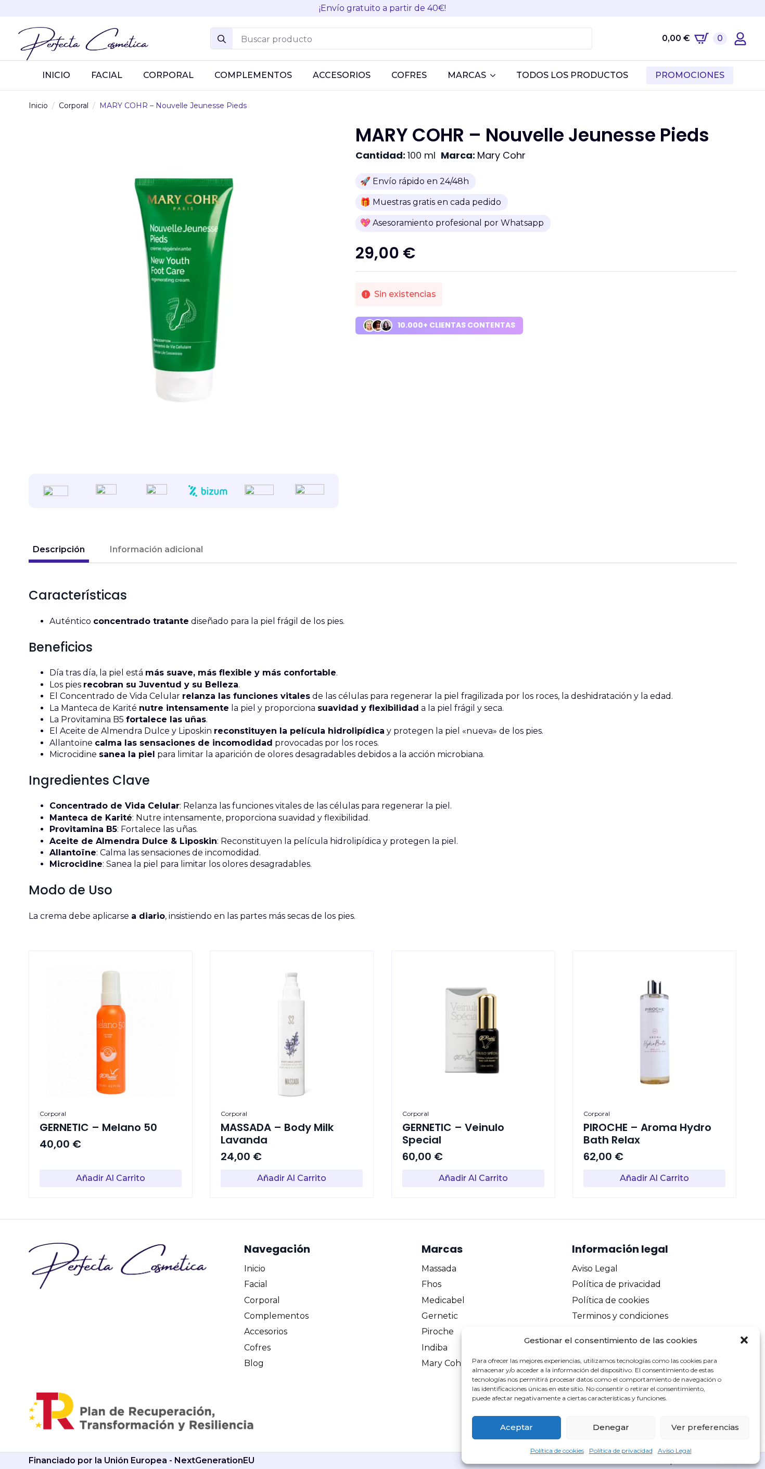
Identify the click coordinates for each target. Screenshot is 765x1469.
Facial (255, 1284)
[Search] (222, 39)
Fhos (431, 1284)
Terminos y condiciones (620, 1316)
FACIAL (106, 75)
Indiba (435, 1348)
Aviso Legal (675, 1450)
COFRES (409, 75)
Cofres (257, 1348)
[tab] (59, 550)
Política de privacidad (621, 1450)
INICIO (56, 75)
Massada (439, 1268)
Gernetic (440, 1316)
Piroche (438, 1331)
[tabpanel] (382, 754)
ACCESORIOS (342, 75)
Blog (254, 1363)
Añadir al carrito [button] (110, 1178)
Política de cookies (557, 1450)
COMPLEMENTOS (253, 75)
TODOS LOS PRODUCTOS (572, 75)
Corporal (73, 105)
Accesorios (265, 1331)
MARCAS (467, 75)
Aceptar (516, 1427)
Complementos (276, 1316)
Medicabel (443, 1300)
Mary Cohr (501, 155)
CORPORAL (168, 75)
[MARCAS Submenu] (496, 75)
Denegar (611, 1427)
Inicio (38, 105)
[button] (744, 1340)
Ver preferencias (705, 1427)
